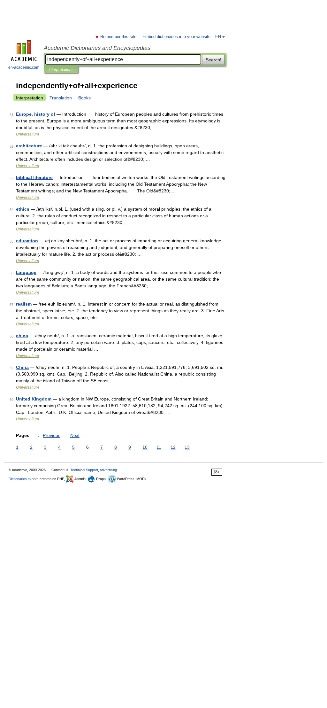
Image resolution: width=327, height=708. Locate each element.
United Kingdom (33, 398)
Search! (213, 59)
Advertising (108, 470)
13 (187, 447)
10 (145, 447)
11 (158, 447)
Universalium (27, 134)
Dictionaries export (23, 479)
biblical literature (34, 177)
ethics (22, 209)
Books (84, 97)
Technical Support (84, 470)
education (27, 240)
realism (24, 304)
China (22, 367)
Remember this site (118, 37)
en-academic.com (23, 67)
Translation (60, 97)
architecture (29, 145)
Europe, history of (35, 114)
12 (173, 447)
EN (218, 37)
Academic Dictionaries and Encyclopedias (97, 48)
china (22, 335)
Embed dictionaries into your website (176, 37)
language (26, 272)
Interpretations (61, 69)
